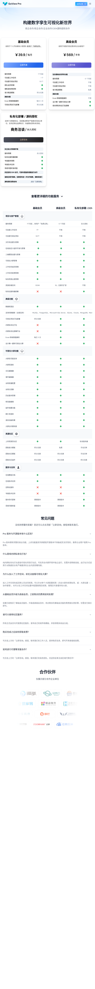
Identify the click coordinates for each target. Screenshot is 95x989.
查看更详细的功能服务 (45, 196)
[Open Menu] (90, 4)
